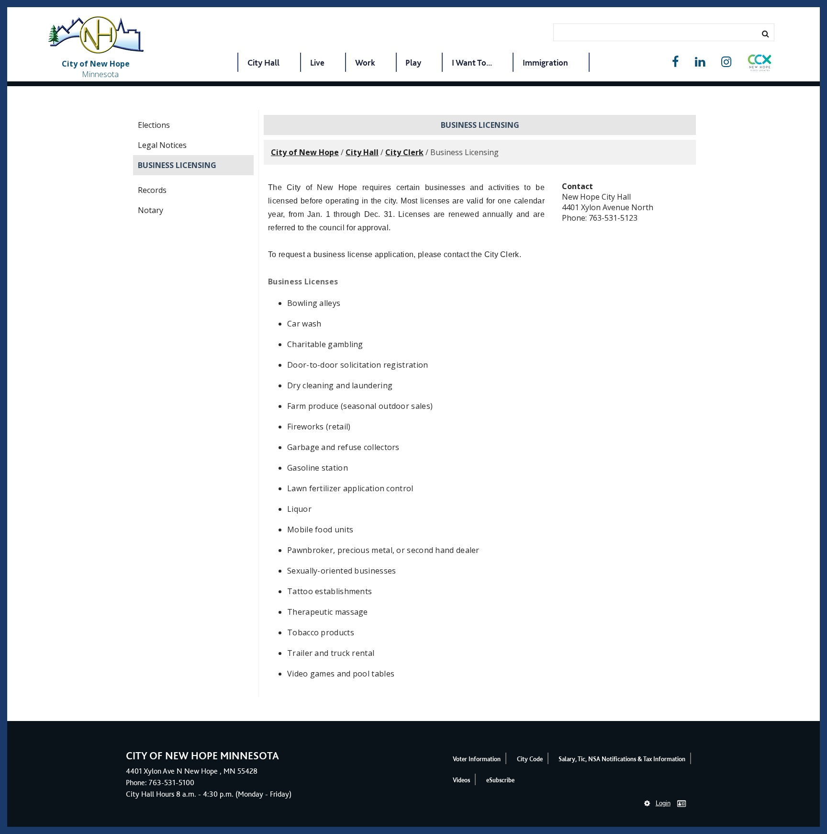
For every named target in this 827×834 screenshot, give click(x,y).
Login (663, 803)
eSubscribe (500, 780)
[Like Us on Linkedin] (700, 62)
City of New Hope (305, 152)
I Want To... (472, 62)
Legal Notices (162, 145)
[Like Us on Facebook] (675, 62)
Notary (150, 210)
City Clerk (404, 152)
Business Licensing (177, 165)
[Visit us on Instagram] (726, 62)
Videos (461, 780)
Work (365, 62)
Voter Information (477, 759)
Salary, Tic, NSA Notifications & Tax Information (622, 759)
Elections (154, 125)
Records (152, 190)
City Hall (263, 62)
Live (317, 62)
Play (413, 62)
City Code (530, 759)
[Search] (765, 33)
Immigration (545, 62)
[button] (759, 64)
